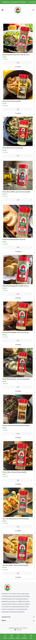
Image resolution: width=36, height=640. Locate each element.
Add (18, 62)
